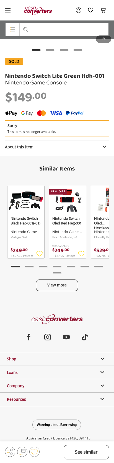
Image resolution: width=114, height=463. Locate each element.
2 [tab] (50, 50)
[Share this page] (10, 452)
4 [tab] (77, 50)
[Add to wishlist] (34, 452)
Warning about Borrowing (57, 425)
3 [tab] (63, 50)
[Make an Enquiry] (22, 452)
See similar (86, 452)
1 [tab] (36, 50)
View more (57, 285)
